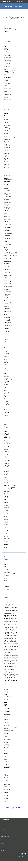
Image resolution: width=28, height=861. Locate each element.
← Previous (5, 807)
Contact (2, 829)
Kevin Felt (7, 175)
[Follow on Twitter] (25, 854)
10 (11, 807)
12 (13, 807)
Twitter (16, 72)
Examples (18, 1)
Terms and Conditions (5, 827)
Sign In (25, 1)
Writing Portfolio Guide (5, 838)
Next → (14, 809)
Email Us (2, 850)
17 (19, 807)
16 (18, 807)
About (2, 824)
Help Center (3, 848)
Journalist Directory (5, 836)
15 (17, 807)
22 (23, 807)
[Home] (6, 2)
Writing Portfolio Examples (6, 841)
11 (12, 807)
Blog (22, 1)
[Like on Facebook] (22, 854)
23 (24, 807)
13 (14, 807)
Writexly (7, 597)
